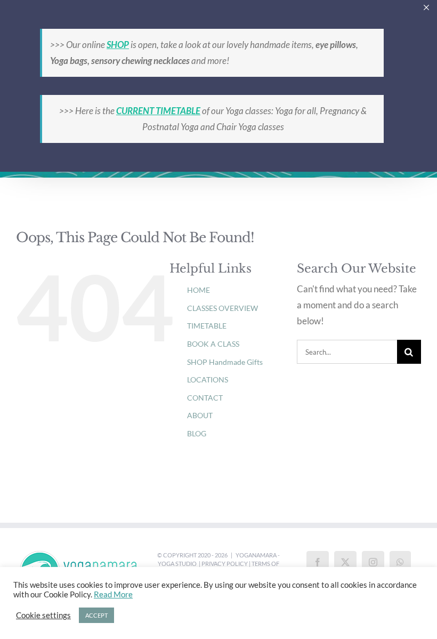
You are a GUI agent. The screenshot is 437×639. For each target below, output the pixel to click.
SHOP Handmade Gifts (225, 361)
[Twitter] (345, 562)
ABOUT (200, 415)
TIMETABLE (206, 325)
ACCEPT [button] (96, 615)
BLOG (196, 433)
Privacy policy (224, 563)
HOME (198, 289)
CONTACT (205, 397)
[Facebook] (317, 562)
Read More (113, 594)
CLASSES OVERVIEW (222, 308)
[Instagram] (373, 562)
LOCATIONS (207, 379)
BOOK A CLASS (213, 343)
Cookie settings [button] (43, 615)
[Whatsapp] (400, 562)
